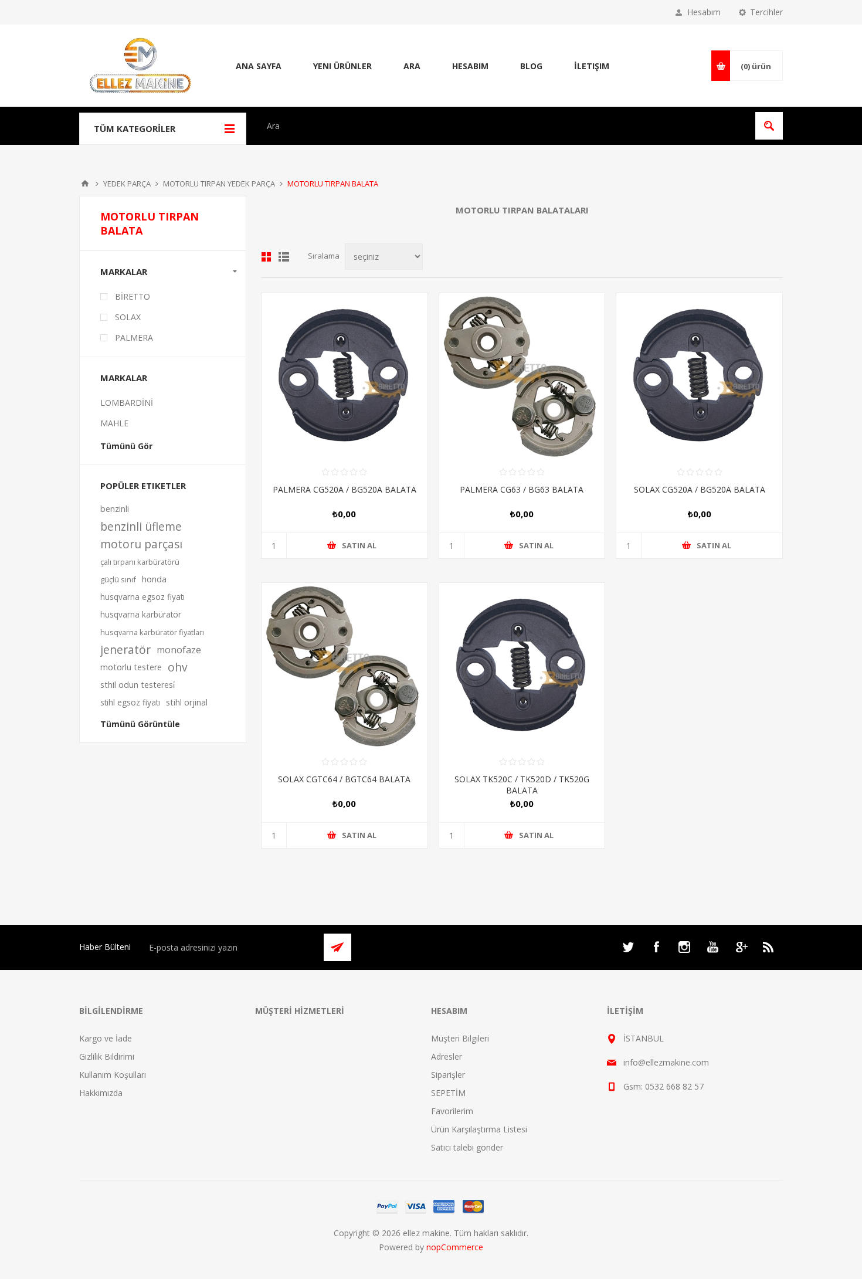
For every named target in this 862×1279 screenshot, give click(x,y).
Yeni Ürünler (342, 66)
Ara (411, 66)
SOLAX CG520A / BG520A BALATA (699, 489)
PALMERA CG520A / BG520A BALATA (344, 489)
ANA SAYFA (85, 183)
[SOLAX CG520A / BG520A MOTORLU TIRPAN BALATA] (699, 376)
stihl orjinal (187, 702)
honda (154, 579)
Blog (531, 66)
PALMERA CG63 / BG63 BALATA (521, 489)
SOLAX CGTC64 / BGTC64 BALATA (344, 779)
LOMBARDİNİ (126, 402)
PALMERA (134, 337)
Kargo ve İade (105, 1038)
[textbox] (504, 125)
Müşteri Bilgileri (460, 1038)
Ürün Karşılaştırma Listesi (479, 1129)
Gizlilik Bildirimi (106, 1056)
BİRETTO (132, 296)
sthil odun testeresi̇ (137, 684)
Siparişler (448, 1074)
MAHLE (114, 423)
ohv (178, 667)
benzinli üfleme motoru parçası (141, 535)
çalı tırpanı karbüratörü (139, 562)
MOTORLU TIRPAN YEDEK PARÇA (219, 183)
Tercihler (766, 12)
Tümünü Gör (126, 446)
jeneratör (125, 649)
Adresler (446, 1056)
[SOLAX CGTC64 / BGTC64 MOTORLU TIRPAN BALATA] (344, 666)
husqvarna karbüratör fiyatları (152, 632)
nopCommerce (454, 1247)
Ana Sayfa (258, 66)
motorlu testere (131, 667)
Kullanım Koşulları (112, 1074)
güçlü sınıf (118, 579)
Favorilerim (452, 1111)
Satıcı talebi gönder (467, 1147)
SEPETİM (448, 1092)
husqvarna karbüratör (140, 614)
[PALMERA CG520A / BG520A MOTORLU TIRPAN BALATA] (344, 376)
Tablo (266, 257)
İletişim (591, 66)
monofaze (179, 649)
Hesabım (704, 12)
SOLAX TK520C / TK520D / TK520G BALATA (521, 784)
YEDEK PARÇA (127, 183)
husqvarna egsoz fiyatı (142, 596)
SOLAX (128, 317)
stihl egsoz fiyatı (130, 702)
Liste (284, 257)
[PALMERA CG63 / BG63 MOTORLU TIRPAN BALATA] (522, 376)
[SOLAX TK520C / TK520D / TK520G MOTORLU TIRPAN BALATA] (522, 666)
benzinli (114, 508)
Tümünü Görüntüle (140, 724)
